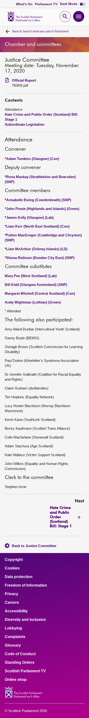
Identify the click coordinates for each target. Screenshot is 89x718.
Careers (12, 602)
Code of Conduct (20, 654)
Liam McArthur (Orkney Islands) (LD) (36, 249)
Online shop (16, 680)
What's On (24, 4)
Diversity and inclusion (25, 620)
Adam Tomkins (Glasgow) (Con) (32, 159)
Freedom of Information (26, 585)
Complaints (15, 637)
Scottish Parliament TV (25, 671)
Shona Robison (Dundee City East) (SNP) (40, 258)
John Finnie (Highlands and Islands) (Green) (42, 209)
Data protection (19, 577)
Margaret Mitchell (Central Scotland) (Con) (40, 293)
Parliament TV (46, 4)
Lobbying (13, 628)
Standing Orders (19, 662)
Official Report (24, 80)
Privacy (11, 594)
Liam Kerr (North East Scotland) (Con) (38, 226)
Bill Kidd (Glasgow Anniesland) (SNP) (36, 285)
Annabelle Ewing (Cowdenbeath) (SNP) (38, 200)
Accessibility (16, 611)
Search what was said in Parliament (40, 31)
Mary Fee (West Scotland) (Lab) (31, 276)
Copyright (14, 560)
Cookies (12, 568)
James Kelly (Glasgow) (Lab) (30, 217)
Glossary (13, 645)
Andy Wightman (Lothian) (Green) (33, 302)
